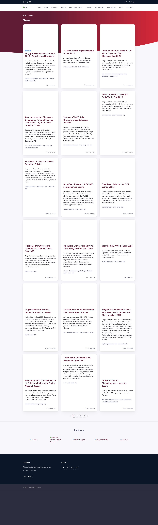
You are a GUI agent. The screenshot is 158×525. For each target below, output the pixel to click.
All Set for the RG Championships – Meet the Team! (114, 383)
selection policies (30, 186)
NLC (35, 271)
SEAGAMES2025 (106, 207)
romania (112, 76)
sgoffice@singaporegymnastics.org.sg (38, 467)
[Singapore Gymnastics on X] (25, 2)
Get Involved (111, 7)
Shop (121, 7)
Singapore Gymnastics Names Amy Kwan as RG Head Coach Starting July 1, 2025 (116, 312)
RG (34, 80)
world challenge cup (117, 74)
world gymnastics (117, 115)
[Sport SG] (34, 439)
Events (63, 7)
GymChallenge (81, 271)
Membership (99, 7)
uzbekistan (105, 76)
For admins (27, 476)
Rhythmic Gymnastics (73, 332)
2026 (30, 145)
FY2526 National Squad (111, 399)
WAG (31, 80)
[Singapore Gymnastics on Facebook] (23, 2)
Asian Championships (125, 399)
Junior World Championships (110, 401)
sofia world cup (106, 115)
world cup (107, 74)
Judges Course (84, 332)
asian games (40, 186)
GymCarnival (72, 271)
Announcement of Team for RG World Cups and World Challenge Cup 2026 (117, 53)
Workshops (110, 261)
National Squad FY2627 (70, 67)
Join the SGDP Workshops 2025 (117, 246)
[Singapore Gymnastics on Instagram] (27, 2)
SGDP (103, 261)
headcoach (124, 344)
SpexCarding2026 (69, 209)
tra (88, 145)
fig (116, 76)
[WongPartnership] (101, 439)
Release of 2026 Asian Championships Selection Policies (75, 120)
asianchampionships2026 (71, 145)
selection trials (37, 145)
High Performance (75, 7)
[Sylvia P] (124, 439)
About (46, 7)
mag (44, 145)
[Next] (87, 415)
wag (48, 145)
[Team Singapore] (79, 439)
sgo (65, 382)
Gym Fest (51, 78)
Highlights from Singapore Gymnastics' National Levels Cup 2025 (38, 248)
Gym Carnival (34, 78)
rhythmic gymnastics (107, 344)
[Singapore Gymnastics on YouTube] (30, 2)
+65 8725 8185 (30, 470)
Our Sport (54, 7)
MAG (27, 80)
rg (103, 74)
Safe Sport (129, 7)
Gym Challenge (43, 78)
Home (38, 7)
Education (88, 7)
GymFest (89, 271)
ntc (26, 145)
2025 (91, 332)
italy (126, 74)
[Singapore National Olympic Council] (56, 439)
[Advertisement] (77, 508)
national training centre (32, 147)
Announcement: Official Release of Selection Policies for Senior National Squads (40, 383)
